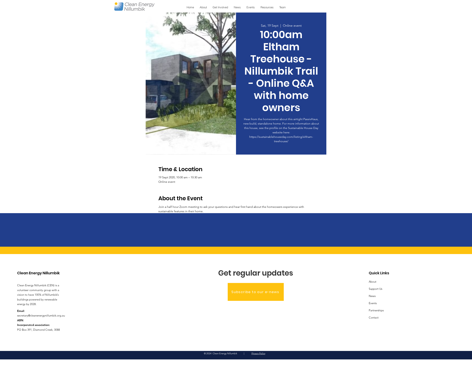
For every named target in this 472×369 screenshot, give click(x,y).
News (372, 296)
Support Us (375, 289)
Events (373, 303)
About (372, 281)
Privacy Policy (258, 353)
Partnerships (376, 310)
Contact (374, 317)
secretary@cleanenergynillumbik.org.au (41, 315)
